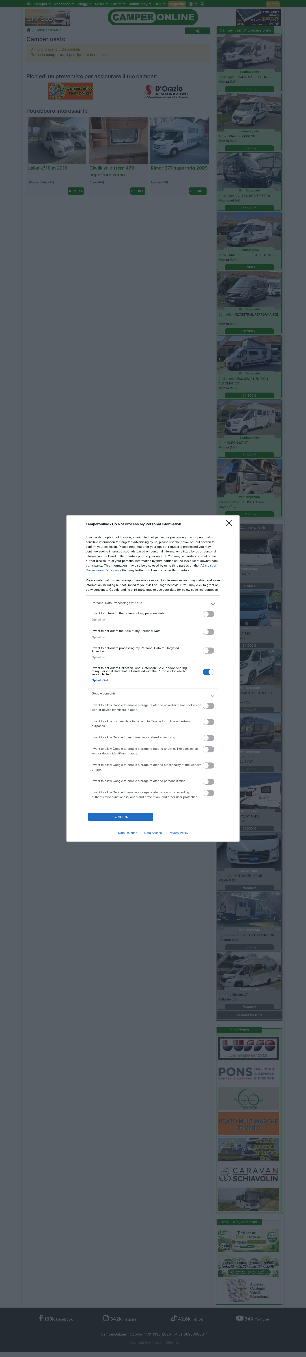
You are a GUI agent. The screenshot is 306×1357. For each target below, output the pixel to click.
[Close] (230, 524)
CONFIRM (120, 817)
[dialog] (153, 678)
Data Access (153, 833)
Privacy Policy (178, 833)
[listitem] (153, 604)
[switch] (208, 614)
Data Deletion (127, 833)
